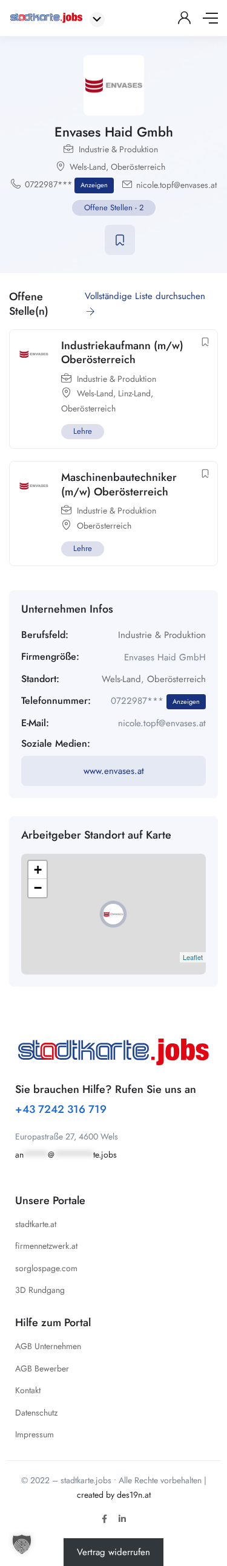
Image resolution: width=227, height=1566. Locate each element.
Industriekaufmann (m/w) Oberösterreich (122, 352)
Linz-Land (134, 393)
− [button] (38, 887)
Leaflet (193, 957)
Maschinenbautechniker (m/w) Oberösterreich (119, 484)
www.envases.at (114, 771)
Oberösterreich (138, 167)
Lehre (82, 431)
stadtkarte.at (35, 1224)
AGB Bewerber (42, 1368)
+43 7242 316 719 (61, 1109)
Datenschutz (36, 1412)
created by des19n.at (114, 1495)
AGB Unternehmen (48, 1346)
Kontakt (28, 1390)
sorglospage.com (46, 1268)
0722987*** (66, 184)
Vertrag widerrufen (113, 1552)
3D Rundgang (40, 1290)
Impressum (34, 1434)
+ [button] (38, 869)
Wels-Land (88, 167)
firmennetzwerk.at (46, 1246)
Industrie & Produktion (118, 149)
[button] (22, 1544)
